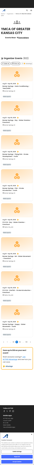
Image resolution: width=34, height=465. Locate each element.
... (10, 342)
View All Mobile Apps (9, 427)
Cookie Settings (17, 451)
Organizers (10, 14)
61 (16, 342)
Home (3, 14)
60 (13, 342)
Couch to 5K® (7, 420)
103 (26, 342)
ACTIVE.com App (8, 418)
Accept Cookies (17, 461)
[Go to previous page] (3, 342)
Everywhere (23, 37)
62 (20, 342)
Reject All (17, 456)
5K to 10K (5, 423)
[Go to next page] (30, 342)
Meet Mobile (7, 425)
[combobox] (6, 63)
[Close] (32, 434)
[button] (15, 63)
